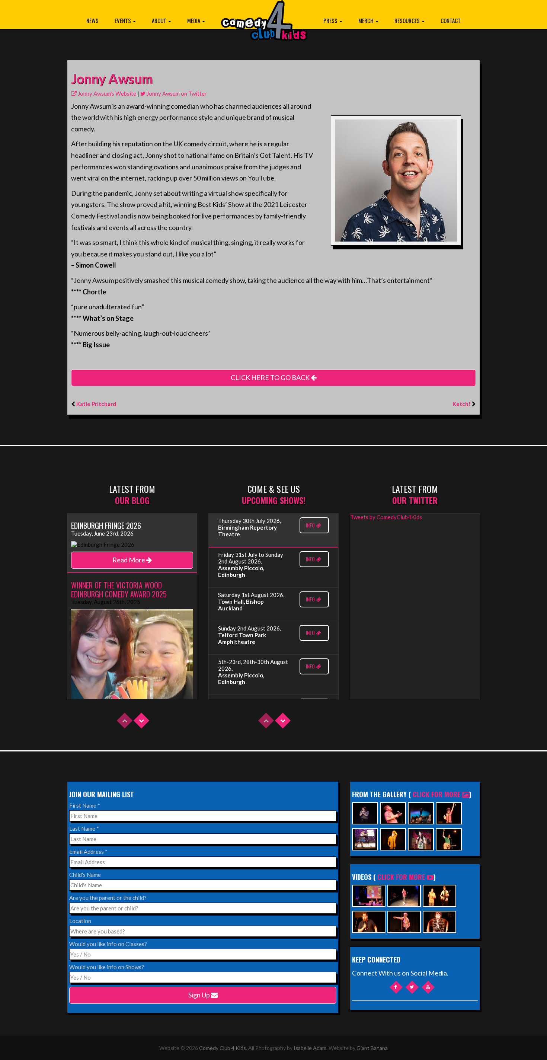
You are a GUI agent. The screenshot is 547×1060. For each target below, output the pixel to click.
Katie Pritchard (96, 403)
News (92, 20)
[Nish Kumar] (420, 812)
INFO (311, 525)
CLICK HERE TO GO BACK (271, 377)
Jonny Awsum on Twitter (176, 93)
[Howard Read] (393, 812)
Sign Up (199, 995)
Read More (129, 560)
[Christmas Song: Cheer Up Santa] (369, 895)
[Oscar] (439, 921)
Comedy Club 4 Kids (222, 1048)
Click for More (437, 794)
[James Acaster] (393, 838)
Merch (366, 20)
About (159, 20)
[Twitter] (412, 987)
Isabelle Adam (310, 1048)
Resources (407, 20)
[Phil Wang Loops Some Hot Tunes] (404, 895)
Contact (451, 20)
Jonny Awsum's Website (106, 93)
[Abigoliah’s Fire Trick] (404, 921)
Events (123, 20)
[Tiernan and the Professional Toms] (369, 921)
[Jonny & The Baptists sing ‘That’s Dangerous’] (439, 895)
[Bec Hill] (365, 838)
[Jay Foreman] (448, 838)
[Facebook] (396, 987)
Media (194, 20)
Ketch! (461, 403)
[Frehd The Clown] (448, 812)
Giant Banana (372, 1048)
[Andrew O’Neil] (420, 838)
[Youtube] (428, 987)
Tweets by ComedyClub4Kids (386, 517)
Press (331, 20)
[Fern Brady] (365, 812)
